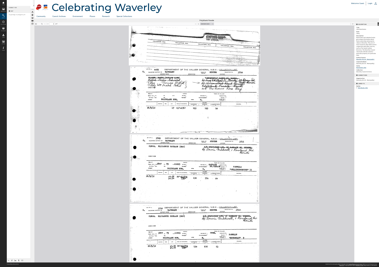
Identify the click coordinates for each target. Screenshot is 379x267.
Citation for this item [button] (32, 23)
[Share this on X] (8, 259)
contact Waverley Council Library (356, 264)
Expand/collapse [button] (378, 24)
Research (106, 16)
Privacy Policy (10, 264)
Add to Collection (32, 14)
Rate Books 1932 (361, 67)
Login (3, 37)
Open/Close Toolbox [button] (33, 3)
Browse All (3, 11)
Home (3, 5)
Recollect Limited (359, 265)
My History (3, 24)
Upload (3, 43)
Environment (78, 16)
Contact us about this (32, 20)
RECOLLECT (341, 265)
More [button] (3, 50)
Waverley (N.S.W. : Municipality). (365, 59)
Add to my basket (32, 17)
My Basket (3, 30)
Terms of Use (16, 264)
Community (41, 16)
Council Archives (59, 16)
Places (92, 16)
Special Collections (124, 16)
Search (3, 17)
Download (32, 11)
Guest (361, 3)
